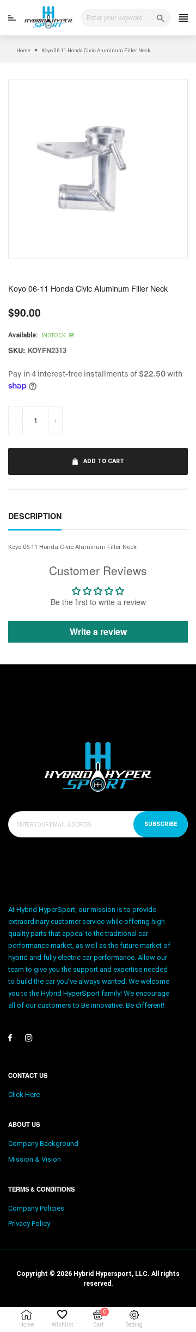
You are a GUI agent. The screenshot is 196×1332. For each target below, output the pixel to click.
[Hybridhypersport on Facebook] (10, 1037)
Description (35, 515)
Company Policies (36, 1208)
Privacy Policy (29, 1223)
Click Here (24, 1094)
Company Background (43, 1143)
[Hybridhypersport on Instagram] (29, 1037)
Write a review (98, 631)
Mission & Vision (34, 1159)
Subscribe (160, 824)
